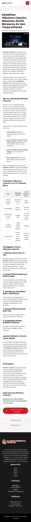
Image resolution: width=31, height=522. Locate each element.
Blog (15, 474)
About (15, 470)
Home (15, 468)
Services (15, 472)
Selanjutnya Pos (15, 425)
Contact (15, 476)
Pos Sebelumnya (15, 420)
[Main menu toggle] (27, 3)
